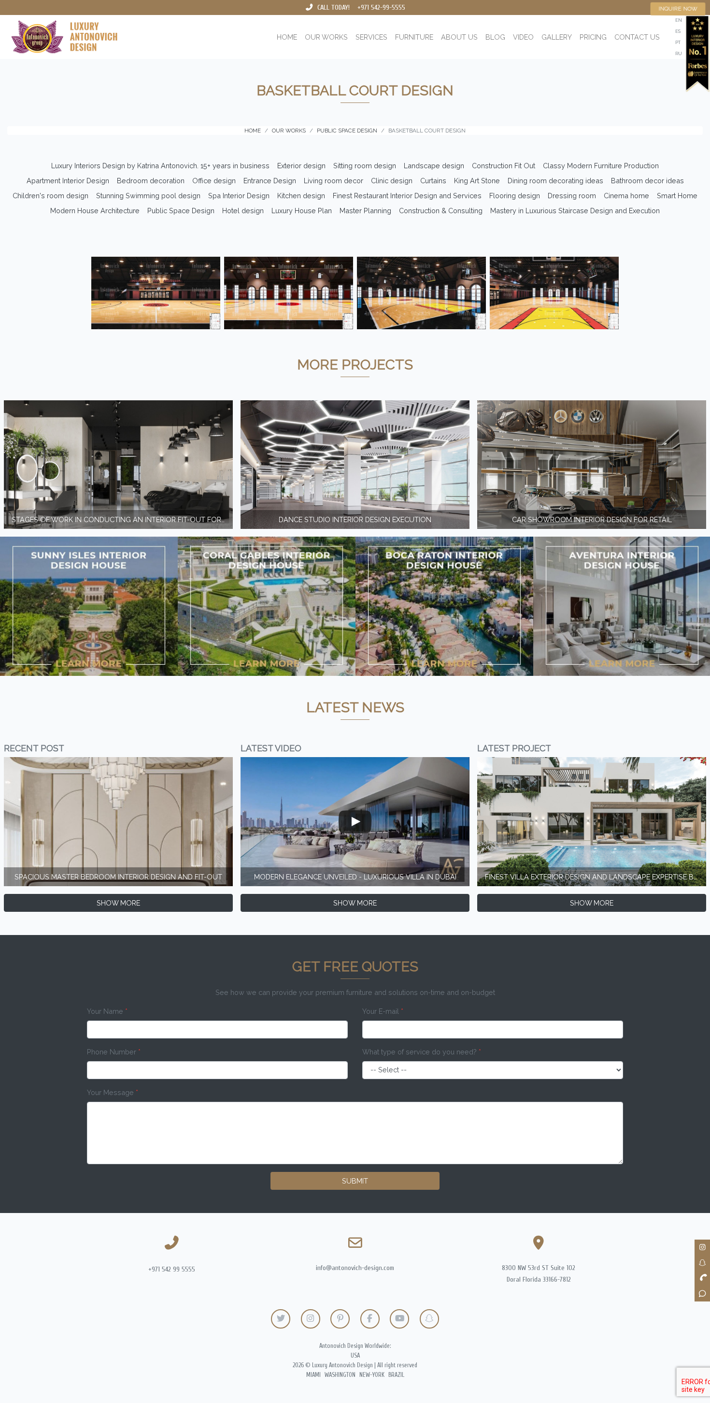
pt (678, 42)
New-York (371, 1375)
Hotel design (243, 210)
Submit (355, 1181)
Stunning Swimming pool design (148, 195)
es (678, 31)
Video (523, 37)
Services (371, 37)
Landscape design (434, 165)
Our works (326, 37)
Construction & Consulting (441, 210)
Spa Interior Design (239, 195)
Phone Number (114, 1052)
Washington (340, 1375)
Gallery (556, 37)
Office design (214, 180)
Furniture (414, 37)
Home (287, 37)
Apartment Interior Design (68, 180)
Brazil (396, 1375)
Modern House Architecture (95, 210)
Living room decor (333, 180)
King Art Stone (477, 180)
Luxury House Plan (301, 210)
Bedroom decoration (151, 180)
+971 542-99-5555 (381, 7)
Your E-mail (382, 1011)
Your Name (107, 1011)
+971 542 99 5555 (171, 1269)
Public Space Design (180, 210)
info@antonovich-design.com (355, 1268)
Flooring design (514, 195)
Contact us (637, 37)
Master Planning (365, 210)
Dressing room (572, 195)
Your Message (112, 1092)
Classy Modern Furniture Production (601, 165)
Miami (313, 1375)
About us (459, 37)
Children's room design (50, 195)
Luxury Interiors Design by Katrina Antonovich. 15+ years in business (160, 165)
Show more (118, 903)
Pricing (593, 37)
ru (678, 53)
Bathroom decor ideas (647, 180)
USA (355, 1355)
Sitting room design (364, 165)
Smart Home (677, 195)
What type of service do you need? (421, 1052)
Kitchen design (301, 195)
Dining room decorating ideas (555, 180)
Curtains (433, 180)
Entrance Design (269, 180)
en (678, 20)
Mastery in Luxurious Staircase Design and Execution (575, 210)
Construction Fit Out (503, 165)
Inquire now (678, 8)
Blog (495, 37)
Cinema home (626, 195)
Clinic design (391, 180)
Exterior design (301, 165)
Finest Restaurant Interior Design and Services (407, 195)
